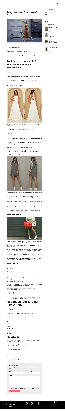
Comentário (11, 375)
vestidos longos (30, 129)
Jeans (14, 2)
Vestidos (46, 21)
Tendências (10, 2)
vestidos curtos (12, 206)
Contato (10, 406)
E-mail (21, 371)
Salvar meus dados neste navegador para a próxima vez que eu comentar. (24, 388)
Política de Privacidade (10, 404)
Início (8, 9)
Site (31, 371)
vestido (31, 245)
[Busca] (57, 3)
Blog (10, 9)
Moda (16, 2)
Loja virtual (20, 2)
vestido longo (20, 132)
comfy (14, 72)
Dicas (12, 9)
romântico (38, 201)
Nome (10, 371)
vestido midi (10, 142)
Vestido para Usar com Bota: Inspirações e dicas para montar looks (26, 359)
